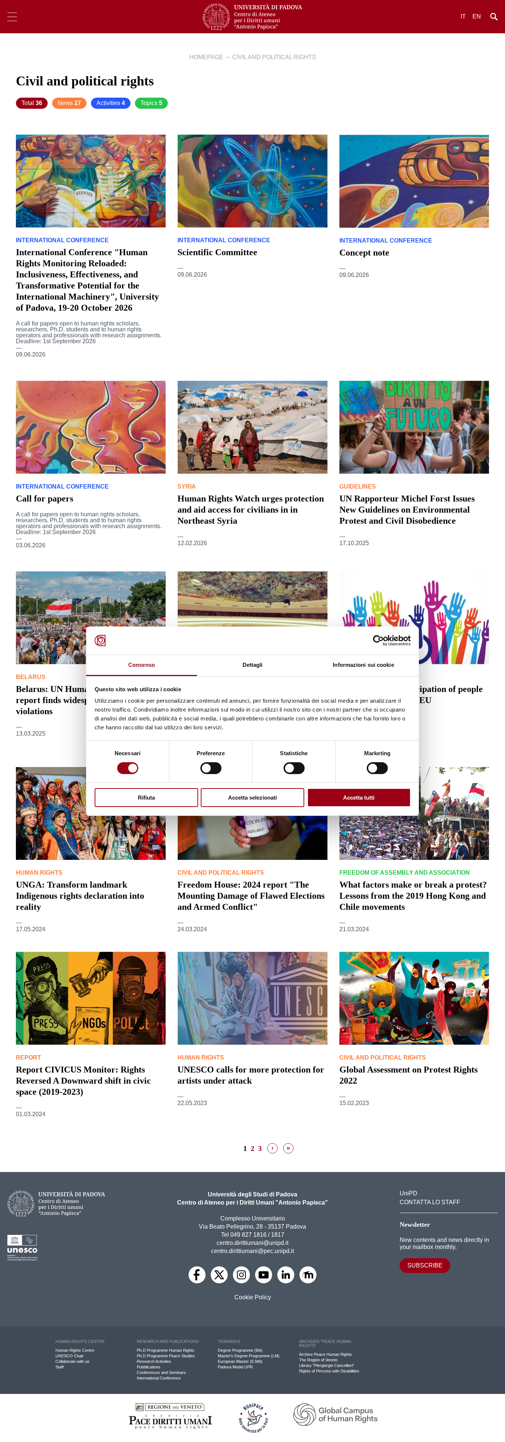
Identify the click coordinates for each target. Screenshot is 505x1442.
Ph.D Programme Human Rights (165, 1350)
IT (463, 16)
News (69, 103)
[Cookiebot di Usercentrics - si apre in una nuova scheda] (378, 640)
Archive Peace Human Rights (325, 1354)
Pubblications (148, 1367)
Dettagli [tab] (253, 665)
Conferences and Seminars (161, 1372)
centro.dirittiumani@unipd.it (252, 1243)
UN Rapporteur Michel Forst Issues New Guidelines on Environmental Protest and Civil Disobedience (407, 510)
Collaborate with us (72, 1361)
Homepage (206, 57)
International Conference (159, 1378)
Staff (59, 1367)
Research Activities (154, 1361)
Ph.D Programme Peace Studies (166, 1356)
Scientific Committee (217, 252)
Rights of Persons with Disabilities (329, 1371)
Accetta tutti (358, 797)
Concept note (364, 252)
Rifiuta (146, 797)
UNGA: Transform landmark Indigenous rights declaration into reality (80, 896)
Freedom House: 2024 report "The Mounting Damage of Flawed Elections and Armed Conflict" (251, 896)
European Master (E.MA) (240, 1361)
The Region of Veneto (318, 1360)
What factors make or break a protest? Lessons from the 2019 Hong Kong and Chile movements (413, 896)
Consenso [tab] (141, 665)
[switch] (210, 768)
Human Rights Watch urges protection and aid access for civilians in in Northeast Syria (250, 510)
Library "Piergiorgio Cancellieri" (326, 1365)
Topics (151, 103)
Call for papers (44, 498)
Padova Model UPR (235, 1367)
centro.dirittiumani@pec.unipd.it (252, 1251)
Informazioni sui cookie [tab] (363, 665)
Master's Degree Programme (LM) (248, 1356)
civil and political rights (274, 57)
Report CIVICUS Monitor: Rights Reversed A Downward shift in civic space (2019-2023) (83, 1081)
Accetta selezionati (252, 797)
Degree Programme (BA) (240, 1350)
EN (476, 16)
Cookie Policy (252, 1297)
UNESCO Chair (69, 1356)
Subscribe (425, 1265)
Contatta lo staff (430, 1202)
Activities (110, 103)
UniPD (408, 1193)
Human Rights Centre (74, 1350)
